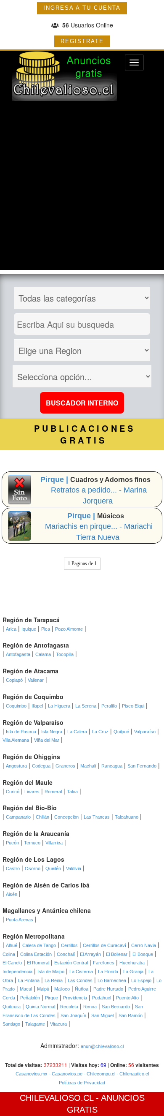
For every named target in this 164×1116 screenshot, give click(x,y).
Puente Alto (127, 997)
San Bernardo (116, 1006)
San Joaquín (73, 1015)
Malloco (62, 988)
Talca (72, 791)
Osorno (32, 868)
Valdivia (73, 868)
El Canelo (12, 962)
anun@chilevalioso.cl (102, 1046)
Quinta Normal (40, 1006)
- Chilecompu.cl (98, 1073)
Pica (45, 628)
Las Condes (80, 980)
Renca (90, 1006)
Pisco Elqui (133, 705)
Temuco (32, 842)
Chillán (42, 816)
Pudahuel (101, 997)
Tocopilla (65, 654)
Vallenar (36, 680)
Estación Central (71, 962)
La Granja (133, 971)
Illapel (37, 705)
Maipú (43, 988)
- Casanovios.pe (65, 1073)
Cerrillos (69, 945)
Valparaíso (145, 731)
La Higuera (59, 705)
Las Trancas (97, 816)
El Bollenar (116, 954)
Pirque (51, 997)
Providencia (75, 997)
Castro (13, 868)
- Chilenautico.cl (132, 1073)
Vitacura (58, 1023)
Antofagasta (18, 654)
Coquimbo (16, 705)
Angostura (16, 765)
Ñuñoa (81, 988)
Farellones (103, 962)
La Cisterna (81, 971)
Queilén (53, 868)
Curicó (12, 791)
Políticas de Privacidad (82, 1082)
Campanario (18, 816)
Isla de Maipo (50, 971)
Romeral (53, 791)
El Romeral (38, 962)
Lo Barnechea (112, 980)
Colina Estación (36, 954)
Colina (9, 954)
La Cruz (100, 731)
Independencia (17, 971)
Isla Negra (51, 731)
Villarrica (54, 842)
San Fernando (141, 765)
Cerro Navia (143, 945)
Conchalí (66, 954)
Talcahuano (126, 816)
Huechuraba (132, 962)
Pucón (12, 842)
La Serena (85, 705)
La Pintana (29, 980)
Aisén (11, 894)
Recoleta (69, 1006)
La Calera (77, 731)
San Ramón (131, 1015)
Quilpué (121, 731)
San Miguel (102, 1015)
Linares (32, 791)
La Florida (108, 971)
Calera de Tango (39, 945)
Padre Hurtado (108, 988)
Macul (26, 988)
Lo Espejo (141, 980)
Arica (11, 628)
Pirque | (55, 479)
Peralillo (109, 705)
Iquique (28, 628)
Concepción (66, 816)
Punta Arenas (19, 919)
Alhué (11, 945)
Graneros (65, 765)
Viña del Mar (46, 740)
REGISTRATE (82, 41)
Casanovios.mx (32, 1073)
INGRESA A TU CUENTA (82, 8)
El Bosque (142, 954)
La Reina (54, 980)
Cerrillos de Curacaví (104, 945)
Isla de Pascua (21, 731)
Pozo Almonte (69, 628)
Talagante (35, 1023)
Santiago (11, 1023)
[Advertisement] (82, 187)
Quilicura (12, 1006)
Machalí (88, 765)
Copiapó (14, 680)
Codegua (41, 765)
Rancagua (111, 765)
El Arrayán (90, 954)
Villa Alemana (16, 740)
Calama (43, 654)
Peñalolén (30, 997)
